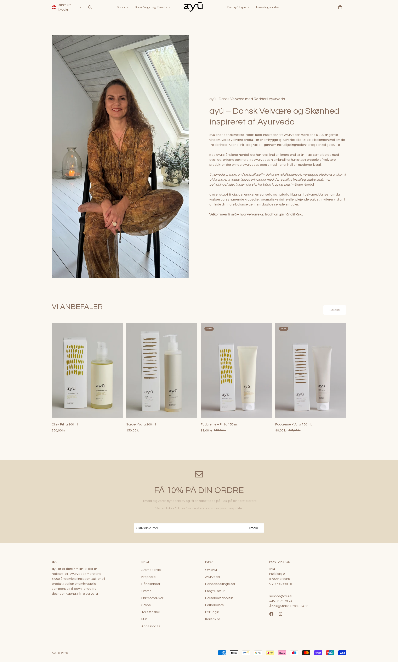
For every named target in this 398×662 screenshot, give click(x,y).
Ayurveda (212, 577)
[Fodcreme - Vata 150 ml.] (311, 370)
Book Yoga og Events (151, 7)
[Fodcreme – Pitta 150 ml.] (236, 370)
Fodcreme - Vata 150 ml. (293, 424)
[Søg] (90, 7)
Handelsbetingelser (220, 584)
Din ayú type (236, 7)
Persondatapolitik (219, 598)
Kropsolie (148, 577)
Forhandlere (214, 605)
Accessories (150, 626)
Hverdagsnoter (267, 7)
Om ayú (211, 569)
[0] (340, 7)
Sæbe (146, 605)
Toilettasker (150, 612)
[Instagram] (280, 614)
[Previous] (38, 370)
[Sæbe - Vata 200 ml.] (162, 370)
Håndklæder (150, 584)
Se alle (335, 310)
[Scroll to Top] (390, 639)
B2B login (212, 612)
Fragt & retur (214, 591)
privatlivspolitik (231, 508)
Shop (121, 7)
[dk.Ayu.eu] (199, 7)
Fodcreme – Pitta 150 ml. (219, 424)
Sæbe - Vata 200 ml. (141, 424)
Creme (146, 591)
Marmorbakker (152, 598)
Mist (144, 619)
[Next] (359, 370)
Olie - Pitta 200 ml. (65, 424)
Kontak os (213, 619)
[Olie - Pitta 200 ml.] (87, 370)
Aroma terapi (151, 569)
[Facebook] (271, 614)
